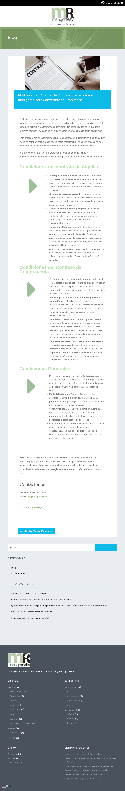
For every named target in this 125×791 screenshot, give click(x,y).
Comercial (70, 710)
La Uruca (14, 705)
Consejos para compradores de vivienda (31, 611)
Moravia (14, 700)
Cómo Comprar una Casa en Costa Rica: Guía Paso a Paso (41, 599)
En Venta (12, 754)
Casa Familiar (73, 700)
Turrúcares (15, 732)
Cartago (12, 714)
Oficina (70, 714)
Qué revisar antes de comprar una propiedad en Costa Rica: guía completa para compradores (59, 605)
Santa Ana (15, 696)
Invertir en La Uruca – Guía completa (30, 593)
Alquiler (11, 758)
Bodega (71, 723)
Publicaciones (18, 573)
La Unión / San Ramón (21, 723)
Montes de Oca (18, 691)
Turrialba (14, 719)
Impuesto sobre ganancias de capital (30, 618)
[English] (4, 787)
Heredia (12, 738)
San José (12, 687)
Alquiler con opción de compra (36, 531)
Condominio (73, 696)
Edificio (71, 718)
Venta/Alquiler (15, 762)
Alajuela (11, 728)
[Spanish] (8, 787)
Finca (67, 705)
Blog (13, 568)
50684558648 (114, 2)
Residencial (70, 687)
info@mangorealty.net (37, 496)
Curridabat (15, 709)
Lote (69, 691)
